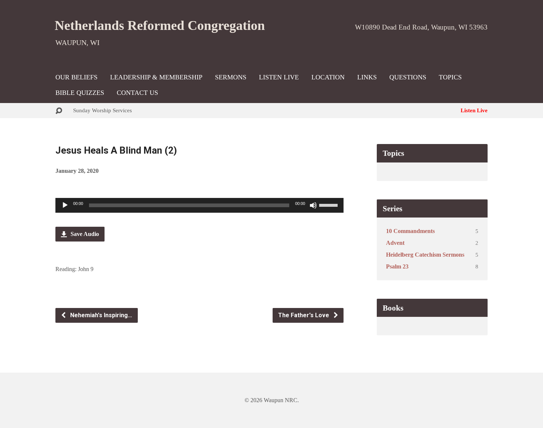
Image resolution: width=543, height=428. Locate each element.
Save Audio (84, 234)
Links (367, 77)
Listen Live (279, 77)
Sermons (230, 77)
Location (328, 77)
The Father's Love (304, 315)
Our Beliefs (76, 77)
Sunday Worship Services (102, 110)
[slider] (329, 204)
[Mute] (313, 205)
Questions (407, 77)
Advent (395, 243)
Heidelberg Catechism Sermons (425, 254)
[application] (199, 205)
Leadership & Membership (156, 77)
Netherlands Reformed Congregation (160, 25)
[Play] (65, 205)
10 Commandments (410, 231)
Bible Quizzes (79, 92)
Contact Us (137, 92)
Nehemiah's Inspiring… (100, 315)
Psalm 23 (397, 266)
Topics (450, 77)
